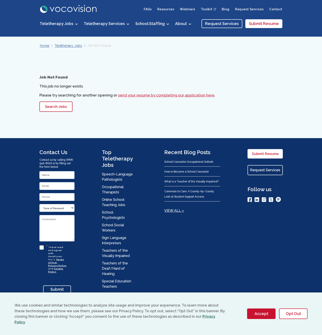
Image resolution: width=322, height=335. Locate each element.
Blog (225, 9)
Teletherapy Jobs (68, 45)
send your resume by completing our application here (166, 95)
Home (44, 45)
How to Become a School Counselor (186, 171)
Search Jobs (56, 106)
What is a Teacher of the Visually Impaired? (191, 181)
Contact (275, 9)
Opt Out (293, 313)
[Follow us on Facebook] (250, 200)
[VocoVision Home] (69, 9)
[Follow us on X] (271, 200)
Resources (165, 9)
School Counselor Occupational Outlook (188, 161)
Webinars (187, 9)
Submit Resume (264, 23)
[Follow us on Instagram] (264, 200)
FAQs (148, 9)
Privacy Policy (57, 265)
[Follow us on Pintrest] (278, 200)
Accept (261, 313)
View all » (174, 210)
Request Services (249, 9)
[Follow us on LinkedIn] (257, 200)
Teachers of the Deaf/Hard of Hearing (115, 268)
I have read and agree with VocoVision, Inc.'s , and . (57, 259)
